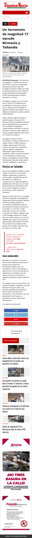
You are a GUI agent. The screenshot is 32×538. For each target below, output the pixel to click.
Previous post (17, 331)
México (4, 355)
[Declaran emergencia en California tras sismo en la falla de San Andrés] (16, 401)
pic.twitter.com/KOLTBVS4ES (15, 243)
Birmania (13, 52)
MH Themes (24, 536)
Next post (14, 333)
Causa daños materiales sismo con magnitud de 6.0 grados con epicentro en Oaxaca (15, 360)
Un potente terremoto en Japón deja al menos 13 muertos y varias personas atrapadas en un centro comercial (15, 385)
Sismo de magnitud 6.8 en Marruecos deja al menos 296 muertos (13, 429)
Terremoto (5, 55)
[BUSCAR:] (16, 17)
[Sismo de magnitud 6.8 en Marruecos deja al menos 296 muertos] (16, 421)
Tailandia (20, 52)
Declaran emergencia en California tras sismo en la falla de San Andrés (15, 408)
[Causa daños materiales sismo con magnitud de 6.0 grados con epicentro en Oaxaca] (16, 353)
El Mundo (5, 378)
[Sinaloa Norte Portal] (16, 5)
